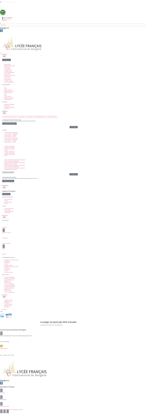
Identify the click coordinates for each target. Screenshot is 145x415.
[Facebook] (1, 411)
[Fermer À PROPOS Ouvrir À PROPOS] (4, 56)
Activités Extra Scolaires (10, 278)
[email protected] (7, 19)
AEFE (6, 88)
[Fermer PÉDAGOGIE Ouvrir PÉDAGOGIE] (4, 113)
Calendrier (4, 227)
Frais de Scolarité (8, 199)
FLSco (6, 150)
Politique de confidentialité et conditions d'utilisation (11, 409)
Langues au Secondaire (9, 148)
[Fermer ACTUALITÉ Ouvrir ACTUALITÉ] (4, 297)
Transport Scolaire (6, 243)
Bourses (6, 200)
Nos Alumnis (7, 105)
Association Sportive (9, 279)
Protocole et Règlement (10, 277)
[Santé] (3, 246)
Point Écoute (7, 262)
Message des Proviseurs (10, 65)
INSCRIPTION (6, 194)
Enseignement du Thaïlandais (11, 163)
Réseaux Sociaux (8, 301)
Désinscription (8, 209)
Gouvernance (7, 68)
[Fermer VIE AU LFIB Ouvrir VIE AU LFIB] (4, 217)
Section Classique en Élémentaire (12, 161)
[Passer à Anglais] (1, 311)
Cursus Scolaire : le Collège (10, 135)
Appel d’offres (8, 64)
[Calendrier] (3, 224)
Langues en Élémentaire (10, 147)
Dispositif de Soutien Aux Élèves (11, 259)
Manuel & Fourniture (6, 232)
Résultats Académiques (9, 104)
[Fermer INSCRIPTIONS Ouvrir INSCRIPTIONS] (4, 187)
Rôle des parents (8, 92)
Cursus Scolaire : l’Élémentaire (11, 133)
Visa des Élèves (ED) (9, 208)
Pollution (4, 254)
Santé (3, 248)
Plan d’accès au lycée (4, 406)
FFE (5, 87)
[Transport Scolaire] (3, 241)
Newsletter (7, 302)
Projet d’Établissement (9, 72)
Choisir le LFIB (6, 59)
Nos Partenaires (8, 69)
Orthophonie (7, 261)
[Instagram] (4, 411)
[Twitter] (7, 411)
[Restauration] (3, 235)
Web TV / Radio (8, 282)
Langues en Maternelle (9, 146)
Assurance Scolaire (9, 265)
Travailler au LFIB (8, 71)
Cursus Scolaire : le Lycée (10, 136)
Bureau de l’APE (8, 89)
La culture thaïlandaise (9, 284)
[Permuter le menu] (1, 53)
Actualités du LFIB (8, 300)
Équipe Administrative (9, 91)
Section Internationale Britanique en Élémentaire (15, 159)
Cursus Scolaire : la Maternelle (11, 132)
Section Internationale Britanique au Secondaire (15, 162)
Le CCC (6, 264)
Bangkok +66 (7, 281)
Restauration (5, 238)
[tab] (9, 117)
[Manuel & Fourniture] (3, 230)
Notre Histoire (8, 67)
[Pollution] (3, 251)
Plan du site (2, 392)
